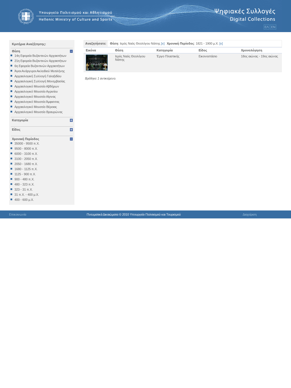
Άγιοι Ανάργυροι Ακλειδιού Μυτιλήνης (39, 71)
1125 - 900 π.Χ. (25, 174)
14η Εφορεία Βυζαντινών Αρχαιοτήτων (40, 55)
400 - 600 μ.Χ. (24, 199)
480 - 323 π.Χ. (24, 184)
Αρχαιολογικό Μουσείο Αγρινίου (36, 91)
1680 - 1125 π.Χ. (26, 169)
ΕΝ (273, 27)
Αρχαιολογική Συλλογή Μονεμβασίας (39, 81)
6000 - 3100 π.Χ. (26, 153)
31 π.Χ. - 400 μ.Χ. (26, 194)
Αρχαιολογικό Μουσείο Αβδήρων (36, 86)
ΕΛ (267, 27)
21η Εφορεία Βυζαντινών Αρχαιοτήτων (40, 60)
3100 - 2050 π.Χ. (26, 158)
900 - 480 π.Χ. (24, 179)
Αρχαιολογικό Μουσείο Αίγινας (35, 96)
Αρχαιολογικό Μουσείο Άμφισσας (36, 101)
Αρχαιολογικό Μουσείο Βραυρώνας (38, 112)
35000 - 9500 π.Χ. (27, 143)
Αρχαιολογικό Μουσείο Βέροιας (35, 107)
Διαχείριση (250, 214)
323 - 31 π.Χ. (23, 189)
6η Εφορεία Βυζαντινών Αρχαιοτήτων (39, 66)
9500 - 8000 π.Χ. (26, 148)
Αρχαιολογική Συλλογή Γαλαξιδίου (37, 76)
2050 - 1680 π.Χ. (26, 164)
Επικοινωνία (17, 214)
